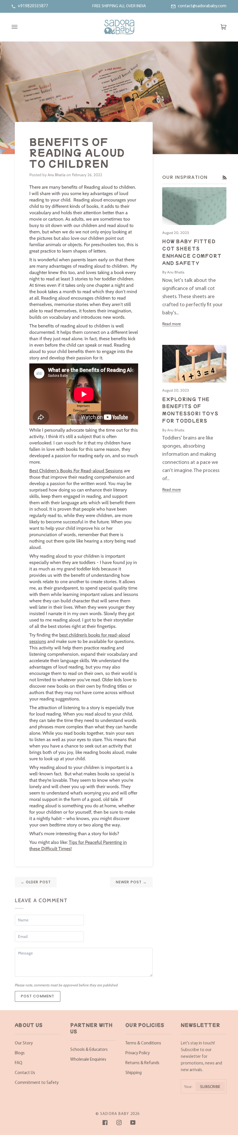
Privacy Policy (137, 1053)
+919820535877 (33, 6)
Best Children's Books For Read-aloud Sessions (76, 470)
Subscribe (210, 1086)
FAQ (18, 1063)
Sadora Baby (114, 1114)
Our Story (24, 1043)
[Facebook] (105, 1122)
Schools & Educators (89, 1050)
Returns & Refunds (142, 1063)
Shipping (133, 1073)
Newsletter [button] (200, 1025)
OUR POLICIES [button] (144, 1025)
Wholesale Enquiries (88, 1059)
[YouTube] (133, 1122)
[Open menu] (20, 27)
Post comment (38, 996)
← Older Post (36, 882)
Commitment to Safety (37, 1083)
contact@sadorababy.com (202, 6)
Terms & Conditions (143, 1043)
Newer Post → (131, 882)
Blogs (20, 1053)
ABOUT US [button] (29, 1025)
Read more (171, 323)
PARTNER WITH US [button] (91, 1028)
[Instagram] (119, 1122)
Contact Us (25, 1073)
